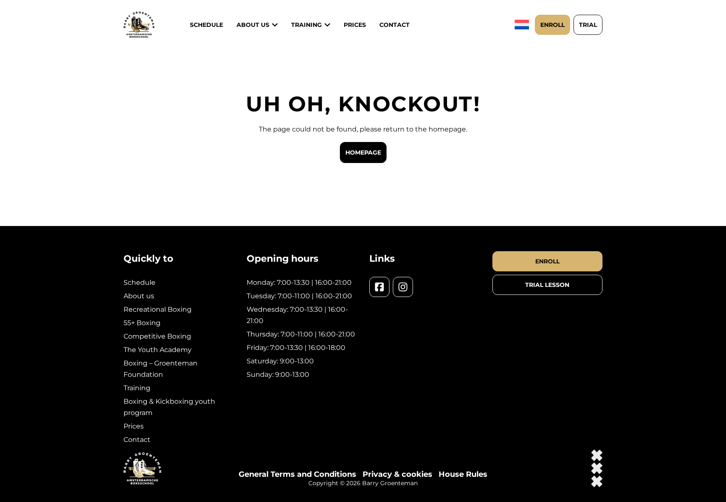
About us (253, 25)
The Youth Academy (158, 350)
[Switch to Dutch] (523, 24)
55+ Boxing (142, 323)
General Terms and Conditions (297, 474)
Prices (355, 25)
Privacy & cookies (397, 474)
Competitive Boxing (157, 336)
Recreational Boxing (158, 309)
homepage (363, 152)
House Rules (463, 474)
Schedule (206, 25)
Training (137, 388)
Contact (394, 25)
